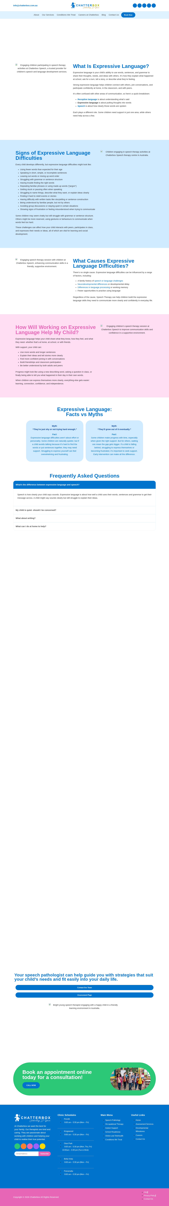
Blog (104, 15)
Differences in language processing (94, 287)
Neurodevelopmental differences (92, 284)
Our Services (48, 15)
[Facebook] (135, 5)
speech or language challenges (108, 281)
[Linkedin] (154, 5)
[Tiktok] (144, 5)
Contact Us (114, 15)
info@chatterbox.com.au (25, 5)
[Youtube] (149, 5)
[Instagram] (139, 5)
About (36, 15)
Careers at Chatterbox (88, 15)
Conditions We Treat (66, 15)
